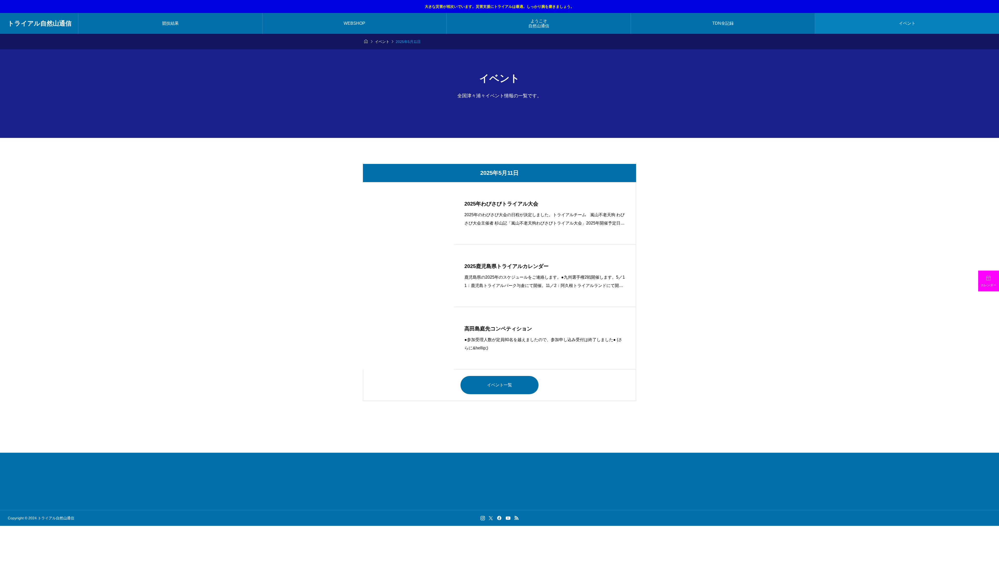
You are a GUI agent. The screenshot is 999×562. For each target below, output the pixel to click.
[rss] (516, 518)
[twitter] (491, 518)
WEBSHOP (354, 23)
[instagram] (483, 518)
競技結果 (170, 23)
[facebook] (499, 518)
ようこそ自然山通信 (538, 23)
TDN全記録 (723, 23)
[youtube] (508, 518)
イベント (907, 23)
